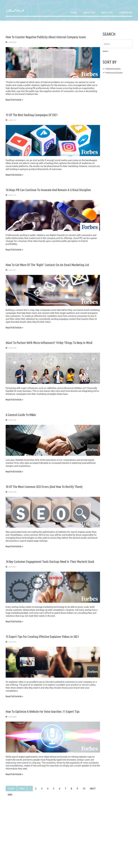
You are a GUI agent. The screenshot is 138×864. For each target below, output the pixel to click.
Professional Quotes (114, 73)
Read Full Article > (14, 100)
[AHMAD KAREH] (15, 10)
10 (84, 788)
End (10, 794)
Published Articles (113, 69)
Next (93, 788)
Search (105, 51)
